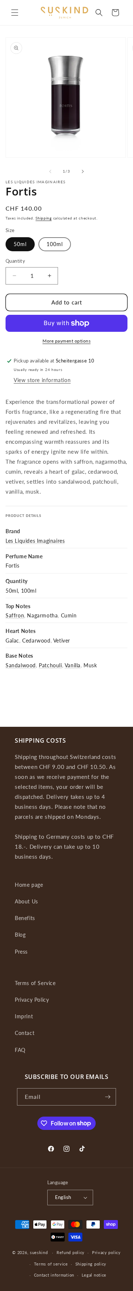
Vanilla (73, 665)
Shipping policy (91, 1263)
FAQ (20, 1050)
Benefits (25, 918)
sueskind (39, 1252)
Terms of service (51, 1263)
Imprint (24, 1016)
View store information (42, 380)
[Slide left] (50, 171)
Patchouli (50, 665)
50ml (20, 244)
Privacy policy (106, 1252)
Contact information (54, 1275)
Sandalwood (21, 665)
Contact (24, 1033)
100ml (55, 244)
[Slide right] (83, 171)
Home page (29, 885)
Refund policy (71, 1252)
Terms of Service (35, 983)
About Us (26, 901)
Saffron (15, 615)
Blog (20, 934)
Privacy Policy (32, 1000)
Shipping (43, 218)
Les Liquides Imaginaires (35, 541)
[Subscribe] (107, 1097)
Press (21, 951)
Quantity (15, 261)
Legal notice (94, 1275)
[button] (15, 12)
